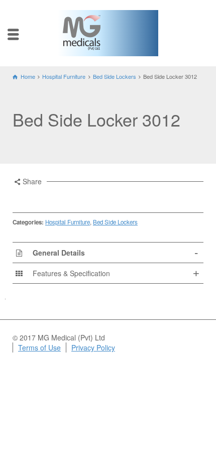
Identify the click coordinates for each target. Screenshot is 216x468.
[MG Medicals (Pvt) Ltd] (81, 32)
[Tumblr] (86, 197)
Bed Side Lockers (115, 222)
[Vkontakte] (113, 197)
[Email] (19, 197)
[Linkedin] (100, 197)
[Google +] (59, 197)
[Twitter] (32, 197)
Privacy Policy (93, 347)
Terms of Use (39, 347)
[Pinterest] (73, 197)
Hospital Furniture (67, 222)
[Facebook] (46, 197)
